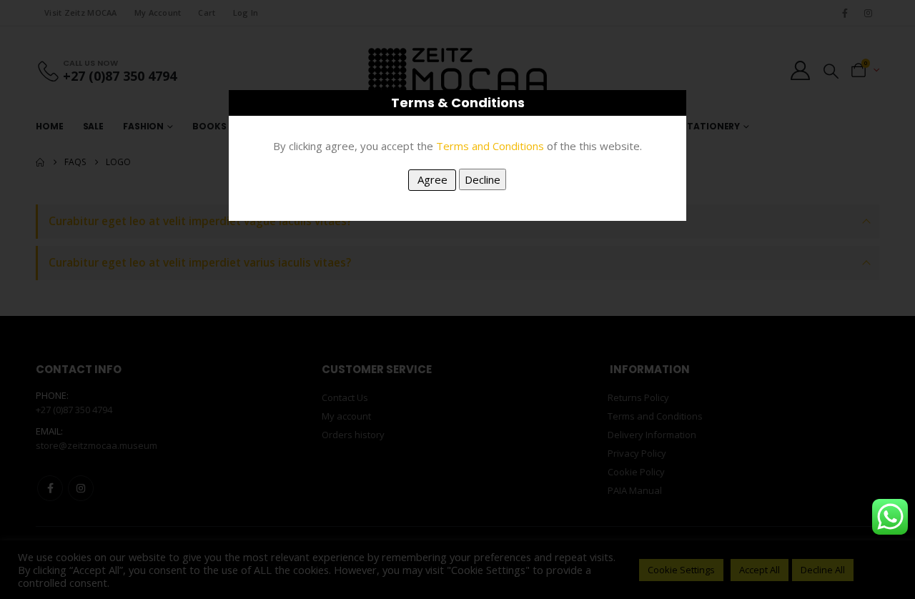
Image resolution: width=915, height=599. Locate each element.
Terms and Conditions (490, 146)
